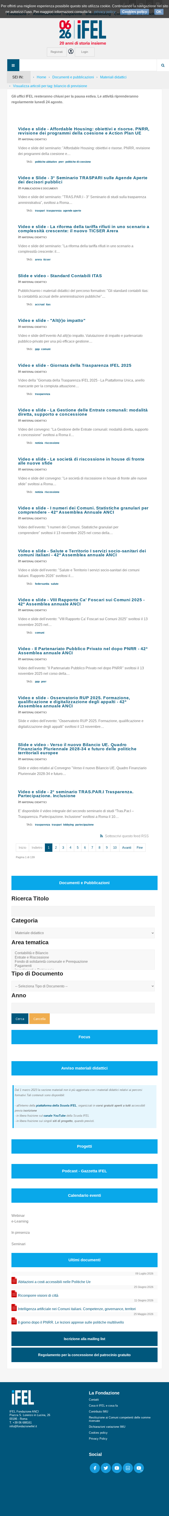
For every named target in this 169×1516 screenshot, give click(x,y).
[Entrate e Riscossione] (83, 957)
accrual (39, 304)
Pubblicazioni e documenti (40, 188)
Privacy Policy (98, 1438)
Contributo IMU (98, 1411)
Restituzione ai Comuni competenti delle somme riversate (120, 1419)
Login (84, 51)
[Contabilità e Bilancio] (83, 953)
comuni (45, 349)
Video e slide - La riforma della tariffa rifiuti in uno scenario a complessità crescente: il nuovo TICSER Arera (84, 228)
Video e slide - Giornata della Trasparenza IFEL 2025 (75, 365)
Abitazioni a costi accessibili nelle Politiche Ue (54, 1282)
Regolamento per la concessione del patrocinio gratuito (84, 1355)
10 (115, 847)
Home (41, 77)
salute (55, 583)
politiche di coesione (78, 161)
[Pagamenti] (83, 966)
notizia (39, 442)
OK (159, 12)
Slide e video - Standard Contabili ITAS (60, 275)
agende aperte (72, 210)
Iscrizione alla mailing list (84, 1339)
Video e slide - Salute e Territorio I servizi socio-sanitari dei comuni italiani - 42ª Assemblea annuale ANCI (82, 553)
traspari (40, 210)
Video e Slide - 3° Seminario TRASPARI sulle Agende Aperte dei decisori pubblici (83, 179)
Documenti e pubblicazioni (73, 77)
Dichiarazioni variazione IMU (107, 1426)
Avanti (126, 847)
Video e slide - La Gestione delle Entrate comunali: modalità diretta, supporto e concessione (83, 412)
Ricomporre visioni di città (38, 1295)
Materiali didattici (113, 77)
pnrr (61, 161)
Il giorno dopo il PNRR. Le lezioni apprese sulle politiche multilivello (71, 1322)
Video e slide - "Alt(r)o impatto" (52, 320)
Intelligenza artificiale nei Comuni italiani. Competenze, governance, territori (77, 1309)
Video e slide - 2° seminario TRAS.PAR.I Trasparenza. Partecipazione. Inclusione (76, 793)
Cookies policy (98, 1432)
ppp (37, 349)
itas (48, 304)
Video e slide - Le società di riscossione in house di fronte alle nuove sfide (81, 461)
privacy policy (105, 12)
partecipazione (84, 824)
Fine (140, 847)
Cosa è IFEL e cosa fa (103, 1405)
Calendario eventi (84, 1195)
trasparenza (54, 210)
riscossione (52, 442)
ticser (47, 259)
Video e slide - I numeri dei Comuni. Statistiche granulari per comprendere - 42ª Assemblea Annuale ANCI (83, 510)
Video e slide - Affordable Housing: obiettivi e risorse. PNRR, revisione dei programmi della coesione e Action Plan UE (84, 131)
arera (38, 259)
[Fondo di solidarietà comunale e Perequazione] (83, 962)
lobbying (68, 824)
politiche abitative (46, 161)
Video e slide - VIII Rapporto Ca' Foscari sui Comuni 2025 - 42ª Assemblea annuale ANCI (81, 602)
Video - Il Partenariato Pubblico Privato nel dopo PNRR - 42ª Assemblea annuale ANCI (83, 650)
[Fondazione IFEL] (84, 32)
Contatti (94, 1399)
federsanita (42, 583)
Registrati (57, 51)
